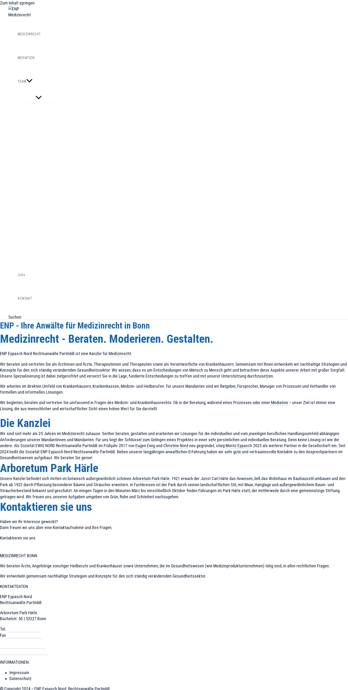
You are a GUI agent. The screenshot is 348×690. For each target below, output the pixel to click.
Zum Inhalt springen (17, 2)
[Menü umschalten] (38, 97)
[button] (29, 81)
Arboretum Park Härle (151, 478)
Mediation (279, 402)
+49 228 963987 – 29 (25, 635)
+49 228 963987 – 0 (24, 629)
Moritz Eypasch (239, 445)
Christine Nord (175, 445)
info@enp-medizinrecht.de (23, 645)
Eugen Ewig (145, 445)
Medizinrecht (120, 353)
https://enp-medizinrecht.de (24, 651)
